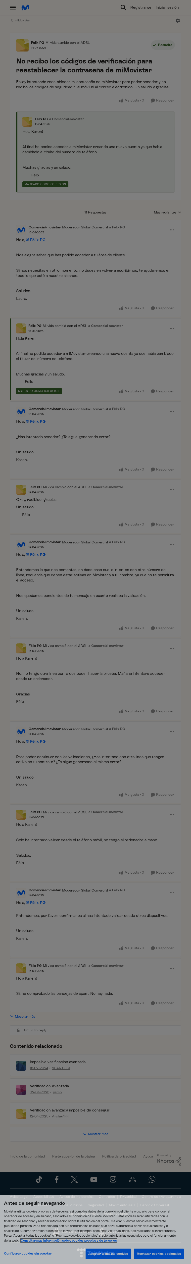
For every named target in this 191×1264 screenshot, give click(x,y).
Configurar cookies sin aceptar (27, 1253)
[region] (95, 1229)
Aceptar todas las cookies (108, 1254)
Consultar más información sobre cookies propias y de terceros (69, 1240)
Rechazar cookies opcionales (159, 1254)
